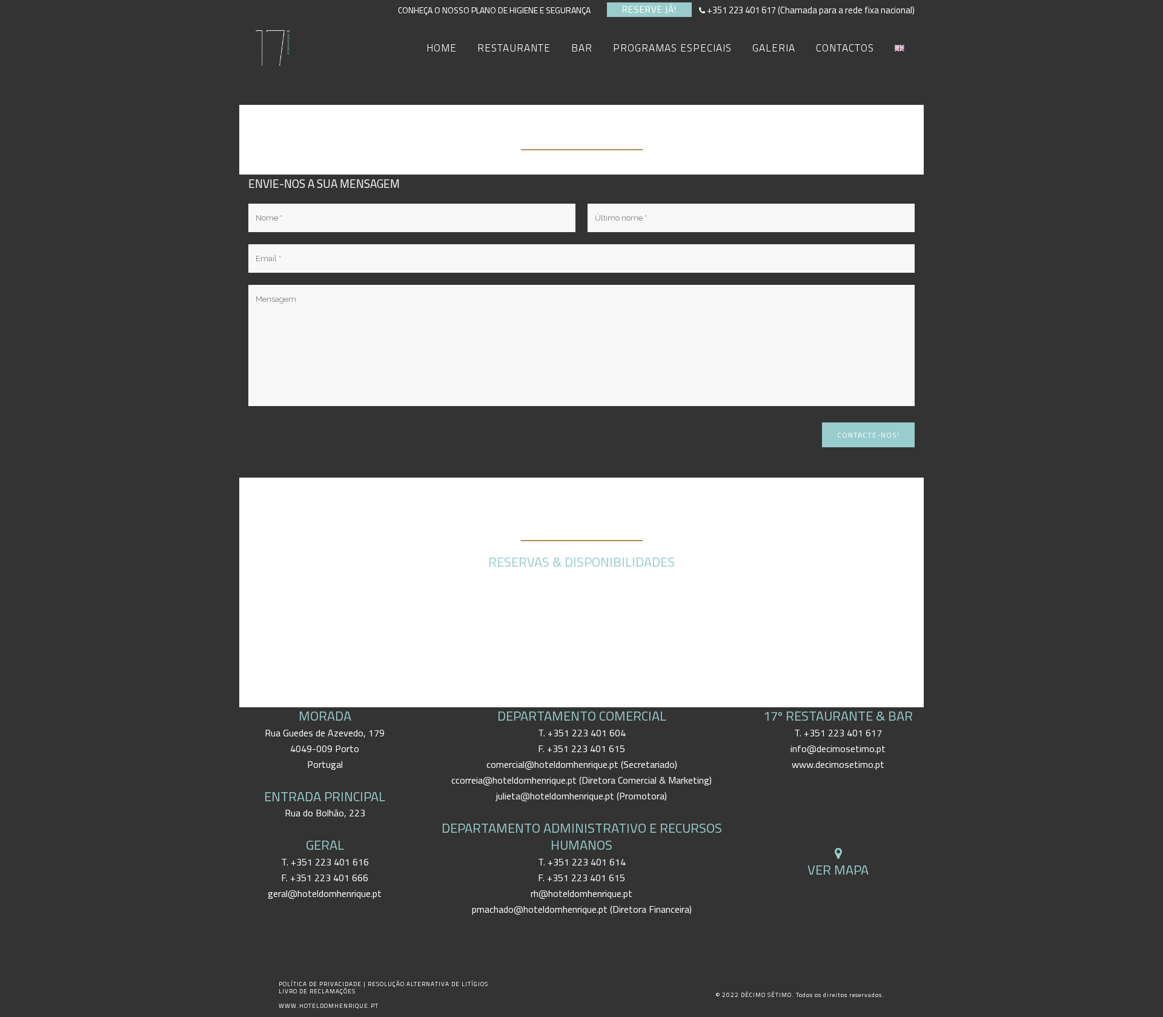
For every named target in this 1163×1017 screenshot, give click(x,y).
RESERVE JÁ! (649, 9)
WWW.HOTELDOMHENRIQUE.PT (329, 1005)
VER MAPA (838, 869)
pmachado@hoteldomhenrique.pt (540, 909)
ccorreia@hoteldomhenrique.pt (514, 780)
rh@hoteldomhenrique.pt (581, 893)
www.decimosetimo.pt (838, 764)
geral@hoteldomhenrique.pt (325, 893)
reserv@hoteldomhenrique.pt (581, 610)
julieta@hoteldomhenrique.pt (555, 796)
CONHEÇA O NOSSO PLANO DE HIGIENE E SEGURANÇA (498, 10)
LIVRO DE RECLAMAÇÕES (317, 991)
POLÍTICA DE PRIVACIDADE (321, 984)
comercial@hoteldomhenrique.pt (552, 764)
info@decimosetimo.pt (838, 748)
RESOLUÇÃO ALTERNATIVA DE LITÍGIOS (428, 984)
